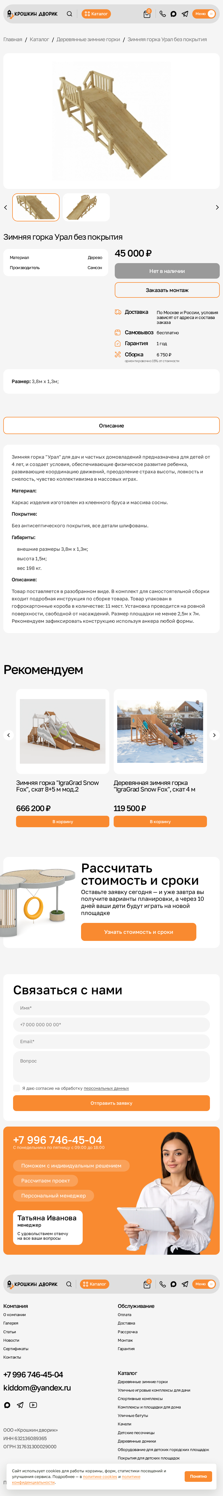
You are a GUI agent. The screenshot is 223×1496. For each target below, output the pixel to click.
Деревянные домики (137, 1441)
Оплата (124, 1314)
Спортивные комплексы (140, 1398)
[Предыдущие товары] (8, 735)
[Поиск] (69, 14)
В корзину (62, 821)
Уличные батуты (133, 1415)
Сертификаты (15, 1348)
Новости (11, 1340)
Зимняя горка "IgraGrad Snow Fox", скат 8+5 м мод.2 (57, 786)
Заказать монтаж (167, 290)
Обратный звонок (163, 14)
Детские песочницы (136, 1432)
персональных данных (106, 1088)
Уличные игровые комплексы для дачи (154, 1390)
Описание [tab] (111, 425)
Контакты (12, 1357)
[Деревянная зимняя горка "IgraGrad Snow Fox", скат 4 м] (160, 731)
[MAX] (173, 14)
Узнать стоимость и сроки (138, 932)
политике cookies (100, 1476)
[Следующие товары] (214, 735)
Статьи (9, 1331)
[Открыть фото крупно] (111, 121)
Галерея (10, 1323)
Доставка (126, 1323)
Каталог (99, 13)
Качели (124, 1424)
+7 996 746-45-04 (57, 1139)
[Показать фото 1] (36, 207)
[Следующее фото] (216, 207)
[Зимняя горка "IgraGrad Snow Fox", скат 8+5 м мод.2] (62, 731)
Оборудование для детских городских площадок (163, 1449)
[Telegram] (185, 14)
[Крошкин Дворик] (32, 14)
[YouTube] (33, 1405)
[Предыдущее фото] (6, 207)
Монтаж (125, 1340)
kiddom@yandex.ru (37, 1387)
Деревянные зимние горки (143, 1381)
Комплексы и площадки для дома (149, 1407)
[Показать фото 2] (86, 207)
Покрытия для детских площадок (148, 1458)
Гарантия (126, 1348)
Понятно (198, 1476)
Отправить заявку (111, 1103)
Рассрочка (127, 1331)
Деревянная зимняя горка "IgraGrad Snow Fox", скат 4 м (154, 786)
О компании (14, 1314)
